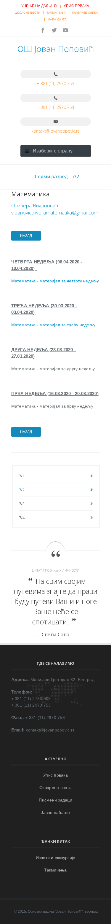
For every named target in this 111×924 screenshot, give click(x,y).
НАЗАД (26, 236)
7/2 (22, 489)
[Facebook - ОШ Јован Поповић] (43, 30)
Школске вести (27, 12)
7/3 (22, 503)
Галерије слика (85, 12)
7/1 (22, 475)
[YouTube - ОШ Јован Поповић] (65, 30)
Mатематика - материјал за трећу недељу (53, 324)
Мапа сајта (57, 19)
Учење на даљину (39, 6)
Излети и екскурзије (55, 857)
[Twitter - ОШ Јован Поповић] (54, 30)
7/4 (22, 517)
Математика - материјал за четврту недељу (55, 281)
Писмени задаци (55, 800)
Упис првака (76, 6)
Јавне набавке (55, 812)
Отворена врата (55, 787)
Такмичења (56, 12)
